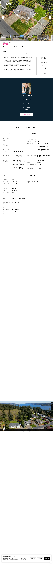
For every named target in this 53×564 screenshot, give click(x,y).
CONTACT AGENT (26, 114)
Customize (40, 558)
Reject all (33, 558)
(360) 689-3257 (26, 103)
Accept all (47, 558)
